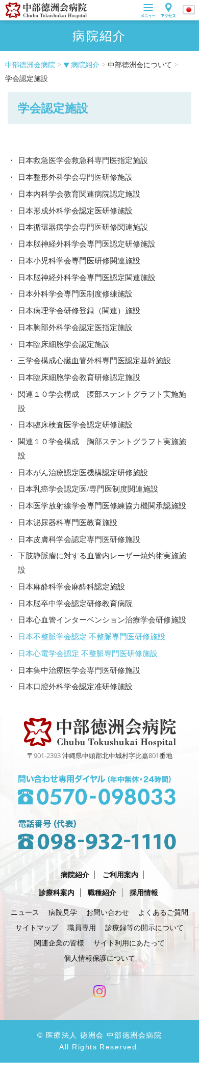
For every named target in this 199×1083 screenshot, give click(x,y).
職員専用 (81, 927)
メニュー (148, 10)
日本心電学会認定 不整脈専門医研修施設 (88, 653)
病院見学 (62, 912)
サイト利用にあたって (129, 942)
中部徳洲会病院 (30, 64)
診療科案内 (56, 892)
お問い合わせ (107, 912)
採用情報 (144, 892)
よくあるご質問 (163, 912)
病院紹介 (85, 64)
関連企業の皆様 (59, 942)
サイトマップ (36, 927)
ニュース (25, 912)
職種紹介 (102, 892)
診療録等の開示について (144, 927)
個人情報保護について (99, 958)
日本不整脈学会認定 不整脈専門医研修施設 (91, 636)
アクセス (168, 10)
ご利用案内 (120, 874)
